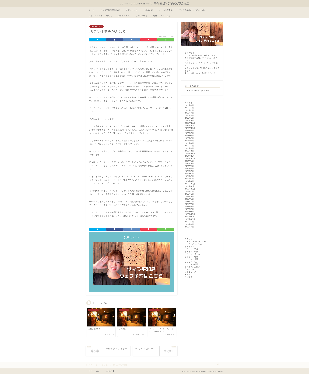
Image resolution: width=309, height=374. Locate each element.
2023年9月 (189, 191)
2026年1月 (189, 120)
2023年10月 (190, 189)
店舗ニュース (190, 272)
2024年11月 (190, 156)
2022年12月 (190, 214)
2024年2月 (189, 179)
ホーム (92, 10)
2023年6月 (189, 199)
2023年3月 (189, 207)
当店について (131, 10)
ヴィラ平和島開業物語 (110, 10)
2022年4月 (189, 227)
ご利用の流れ (124, 16)
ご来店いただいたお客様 (195, 241)
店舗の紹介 (189, 269)
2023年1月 (189, 212)
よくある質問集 (166, 10)
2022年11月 (190, 217)
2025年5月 (189, 141)
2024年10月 (190, 158)
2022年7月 (189, 224)
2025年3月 (189, 146)
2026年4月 (189, 113)
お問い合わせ (141, 16)
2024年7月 (189, 166)
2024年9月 (189, 161)
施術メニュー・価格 (162, 16)
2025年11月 (190, 125)
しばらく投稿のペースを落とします (200, 55)
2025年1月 (189, 151)
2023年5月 (189, 201)
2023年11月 (190, 186)
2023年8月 (189, 194)
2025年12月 (190, 123)
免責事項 (109, 371)
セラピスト (189, 247)
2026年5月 (189, 110)
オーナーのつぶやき (96, 26)
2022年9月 (189, 222)
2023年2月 (189, 209)
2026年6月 (189, 108)
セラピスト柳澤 (191, 264)
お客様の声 (148, 10)
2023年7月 (189, 196)
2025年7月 (189, 136)
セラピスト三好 (191, 249)
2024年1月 (189, 181)
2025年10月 (190, 128)
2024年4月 (189, 174)
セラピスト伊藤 (191, 252)
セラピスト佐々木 (192, 254)
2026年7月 (189, 105)
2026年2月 (189, 118)
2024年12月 (190, 153)
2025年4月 (189, 143)
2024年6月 (189, 169)
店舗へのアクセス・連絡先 (100, 16)
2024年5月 (189, 171)
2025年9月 (189, 131)
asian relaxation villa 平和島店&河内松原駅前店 (154, 3)
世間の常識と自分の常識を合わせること (202, 73)
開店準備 (188, 277)
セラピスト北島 (191, 257)
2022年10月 (190, 219)
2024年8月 (189, 163)
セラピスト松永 (191, 262)
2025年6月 (189, 138)
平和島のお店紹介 (192, 267)
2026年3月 (189, 115)
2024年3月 (189, 176)
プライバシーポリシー (95, 371)
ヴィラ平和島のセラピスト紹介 (192, 10)
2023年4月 (189, 204)
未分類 (187, 274)
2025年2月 (189, 148)
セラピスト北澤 (191, 259)
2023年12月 (190, 184)
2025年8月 (189, 133)
